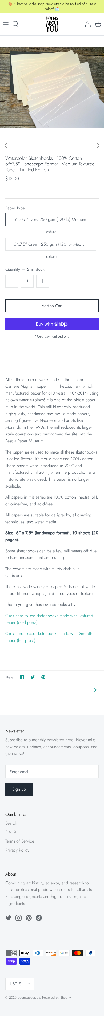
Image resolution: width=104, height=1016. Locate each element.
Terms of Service (19, 841)
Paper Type (15, 208)
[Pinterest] (29, 918)
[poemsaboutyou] (52, 24)
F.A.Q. (11, 832)
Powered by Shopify (56, 997)
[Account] (86, 24)
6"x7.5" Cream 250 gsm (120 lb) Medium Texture (51, 246)
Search (11, 823)
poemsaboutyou (29, 997)
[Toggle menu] (6, 24)
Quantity (25, 269)
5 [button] (73, 145)
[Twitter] (8, 918)
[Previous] (6, 145)
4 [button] (62, 145)
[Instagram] (18, 918)
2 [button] (41, 145)
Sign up (19, 789)
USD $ (15, 984)
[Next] (98, 145)
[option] (52, 88)
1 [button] (30, 145)
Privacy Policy (17, 850)
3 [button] (52, 145)
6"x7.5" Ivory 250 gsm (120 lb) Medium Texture (50, 221)
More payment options (52, 336)
